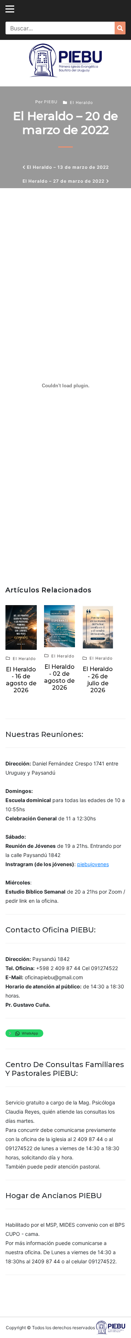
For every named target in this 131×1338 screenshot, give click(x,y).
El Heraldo (81, 102)
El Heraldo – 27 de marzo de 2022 (63, 181)
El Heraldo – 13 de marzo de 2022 (68, 167)
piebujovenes (93, 864)
